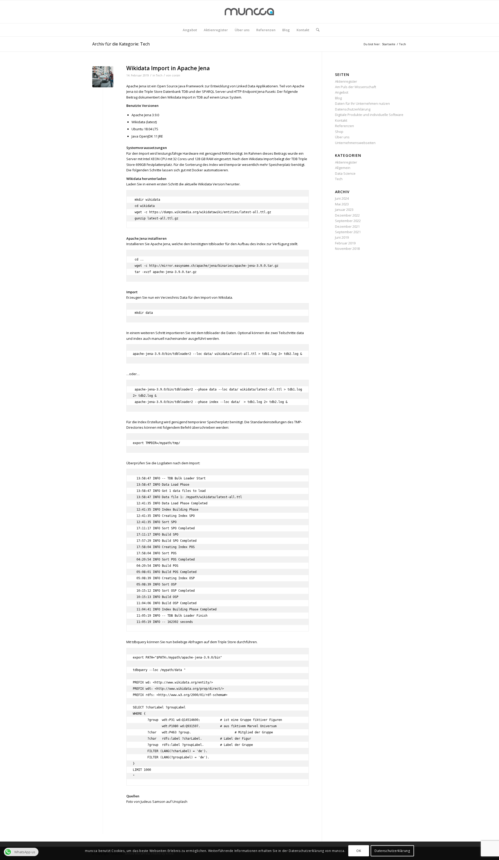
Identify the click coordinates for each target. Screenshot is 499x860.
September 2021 (348, 232)
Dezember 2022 (347, 215)
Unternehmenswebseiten (355, 142)
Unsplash (179, 801)
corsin (176, 75)
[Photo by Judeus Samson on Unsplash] (102, 76)
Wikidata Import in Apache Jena (168, 68)
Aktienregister (346, 81)
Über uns (342, 137)
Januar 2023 (344, 209)
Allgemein (342, 167)
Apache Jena (136, 86)
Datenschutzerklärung (352, 109)
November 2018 (347, 248)
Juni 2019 (342, 237)
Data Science (345, 173)
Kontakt (341, 120)
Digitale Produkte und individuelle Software (369, 114)
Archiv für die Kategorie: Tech (121, 44)
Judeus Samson (153, 801)
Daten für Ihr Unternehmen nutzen (362, 103)
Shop (339, 131)
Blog (338, 98)
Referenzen (344, 125)
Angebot (341, 92)
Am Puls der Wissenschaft (355, 86)
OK (358, 851)
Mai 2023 (342, 204)
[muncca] (249, 11)
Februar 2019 (345, 243)
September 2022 (348, 220)
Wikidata (174, 97)
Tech (159, 75)
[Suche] (316, 29)
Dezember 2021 (347, 226)
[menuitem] (189, 29)
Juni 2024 (342, 198)
